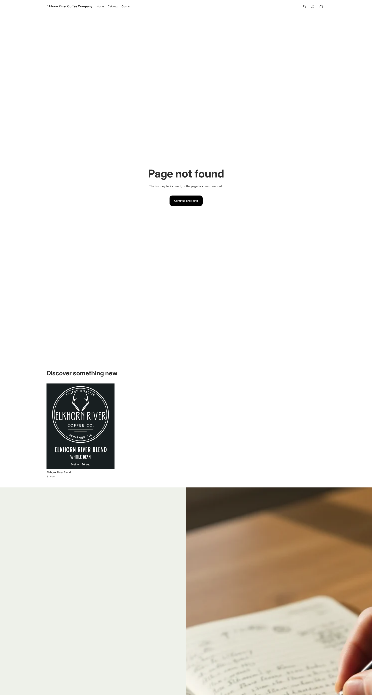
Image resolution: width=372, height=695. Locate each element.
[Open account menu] (312, 6)
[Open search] (304, 6)
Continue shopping (186, 200)
